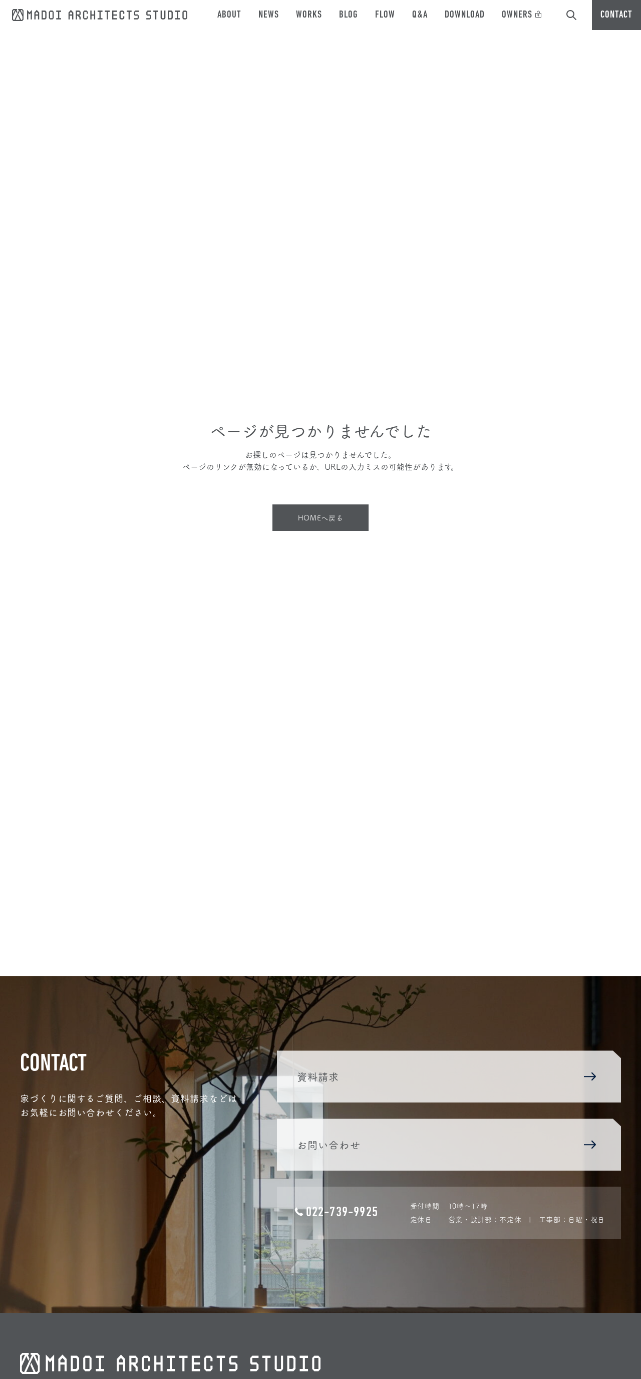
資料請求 (318, 1076)
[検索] (571, 15)
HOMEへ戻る (321, 517)
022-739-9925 (342, 1213)
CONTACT (616, 15)
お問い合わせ (329, 1145)
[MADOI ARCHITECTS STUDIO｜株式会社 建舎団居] (99, 13)
